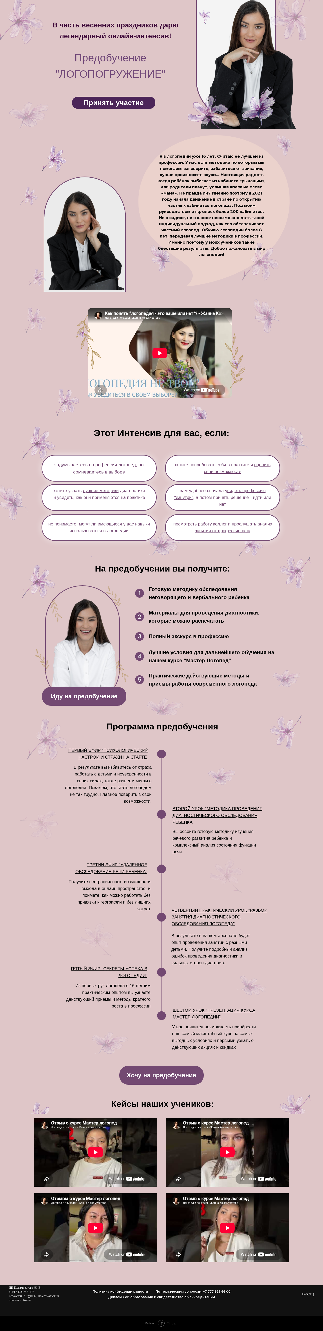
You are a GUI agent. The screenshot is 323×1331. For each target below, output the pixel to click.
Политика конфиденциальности (120, 1291)
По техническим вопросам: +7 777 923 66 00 (193, 1291)
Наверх (307, 1294)
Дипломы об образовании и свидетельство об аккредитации (161, 1297)
